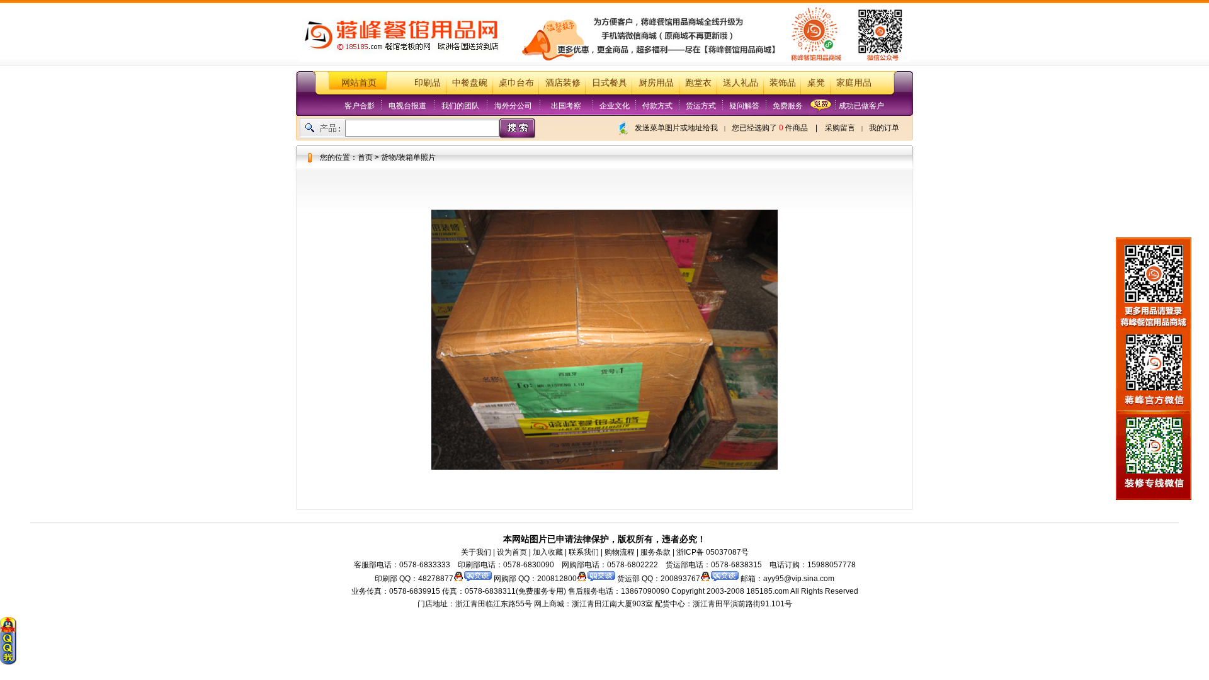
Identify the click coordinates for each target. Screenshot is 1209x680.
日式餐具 (609, 83)
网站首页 (359, 83)
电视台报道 (407, 105)
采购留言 (840, 127)
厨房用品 (656, 83)
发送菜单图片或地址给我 (676, 127)
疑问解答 (744, 105)
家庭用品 (853, 83)
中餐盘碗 (469, 83)
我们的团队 (460, 105)
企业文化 (614, 105)
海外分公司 (513, 105)
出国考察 (566, 105)
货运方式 (701, 105)
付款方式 (657, 105)
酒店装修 (563, 83)
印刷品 (427, 83)
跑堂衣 (698, 83)
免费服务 (788, 105)
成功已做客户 (861, 105)
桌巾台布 (516, 83)
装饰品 (782, 83)
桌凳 (816, 83)
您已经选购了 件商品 (770, 127)
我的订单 (884, 127)
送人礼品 (740, 83)
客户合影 (359, 105)
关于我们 (476, 552)
